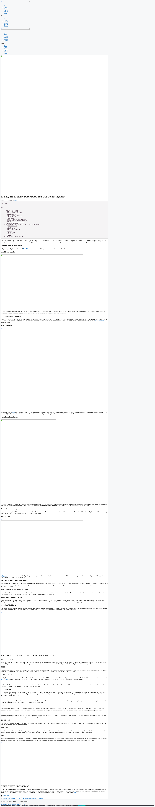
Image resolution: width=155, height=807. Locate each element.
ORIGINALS (11, 233)
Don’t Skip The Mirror (14, 223)
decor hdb (25, 249)
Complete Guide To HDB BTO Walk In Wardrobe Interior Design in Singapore (22, 798)
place (13, 412)
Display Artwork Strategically (15, 216)
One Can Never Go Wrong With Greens (17, 219)
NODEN (10, 227)
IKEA (9, 235)
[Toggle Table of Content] (2, 207)
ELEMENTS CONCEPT (14, 229)
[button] (77, 16)
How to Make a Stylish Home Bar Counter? (13, 797)
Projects (6, 10)
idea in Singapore (99, 320)
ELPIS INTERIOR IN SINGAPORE (14, 236)
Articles (6, 11)
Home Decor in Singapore (11, 210)
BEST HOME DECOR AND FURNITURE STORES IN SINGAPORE (22, 224)
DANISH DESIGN (12, 226)
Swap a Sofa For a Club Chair (15, 212)
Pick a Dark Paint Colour (14, 215)
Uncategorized (5, 795)
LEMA (10, 231)
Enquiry (6, 13)
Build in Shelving (12, 214)
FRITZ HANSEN (12, 228)
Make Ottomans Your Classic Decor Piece (17, 220)
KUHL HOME (11, 232)
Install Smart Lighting (13, 211)
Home (5, 6)
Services (6, 8)
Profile (5, 7)
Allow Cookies (81, 805)
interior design (4, 679)
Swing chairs (4, 576)
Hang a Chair (11, 218)
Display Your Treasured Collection (16, 222)
